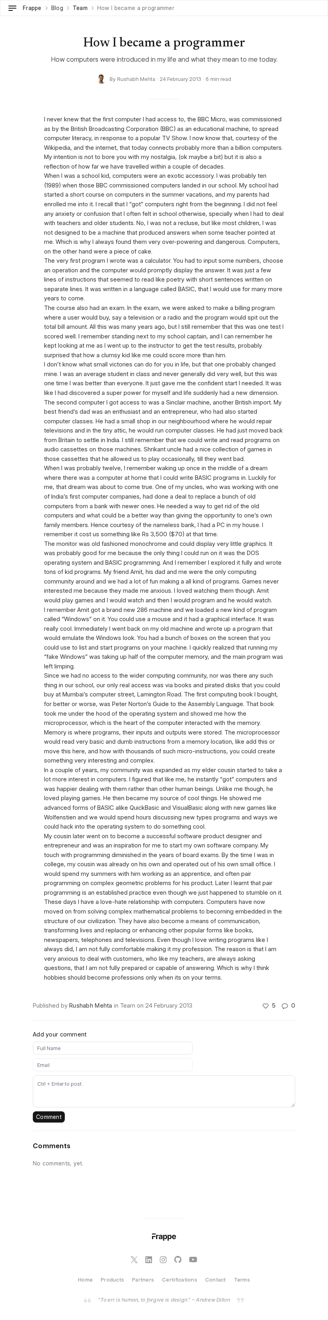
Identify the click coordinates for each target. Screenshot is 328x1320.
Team (80, 8)
